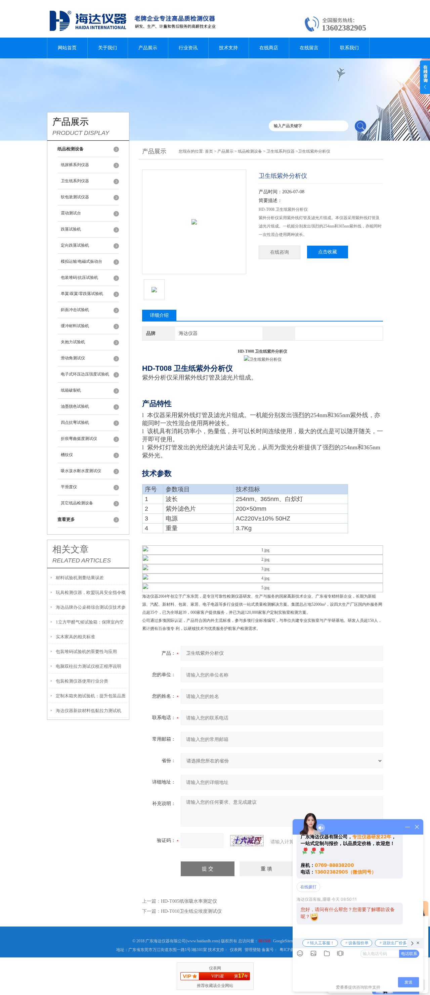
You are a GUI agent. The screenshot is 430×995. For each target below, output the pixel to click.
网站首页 (67, 47)
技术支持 (228, 47)
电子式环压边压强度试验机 (85, 374)
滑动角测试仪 (73, 358)
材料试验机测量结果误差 (80, 577)
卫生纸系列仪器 (75, 181)
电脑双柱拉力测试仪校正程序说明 (88, 666)
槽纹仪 (67, 454)
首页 (209, 151)
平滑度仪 (69, 487)
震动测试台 (71, 213)
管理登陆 (253, 949)
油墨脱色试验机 (75, 406)
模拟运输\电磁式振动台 (81, 261)
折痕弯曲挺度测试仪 (79, 438)
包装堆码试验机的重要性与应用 (86, 651)
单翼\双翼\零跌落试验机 (82, 293)
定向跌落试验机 (75, 245)
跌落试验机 (71, 229)
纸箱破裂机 (71, 390)
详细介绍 (159, 315)
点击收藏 (327, 251)
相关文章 (70, 549)
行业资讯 (188, 47)
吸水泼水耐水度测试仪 (81, 470)
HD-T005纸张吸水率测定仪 (189, 901)
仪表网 (236, 949)
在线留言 (309, 47)
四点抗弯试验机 (75, 422)
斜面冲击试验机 (75, 309)
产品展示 (147, 47)
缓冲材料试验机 (75, 326)
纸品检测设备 (250, 151)
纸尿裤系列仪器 (75, 164)
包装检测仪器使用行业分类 (82, 681)
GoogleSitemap (285, 941)
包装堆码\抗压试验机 (79, 277)
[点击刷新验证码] (247, 840)
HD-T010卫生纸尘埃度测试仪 (191, 911)
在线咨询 (279, 252)
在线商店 (268, 47)
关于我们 (107, 47)
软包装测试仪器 (75, 197)
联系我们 (349, 47)
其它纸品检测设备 (77, 503)
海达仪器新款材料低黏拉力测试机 (88, 710)
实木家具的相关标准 (75, 636)
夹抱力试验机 (73, 342)
